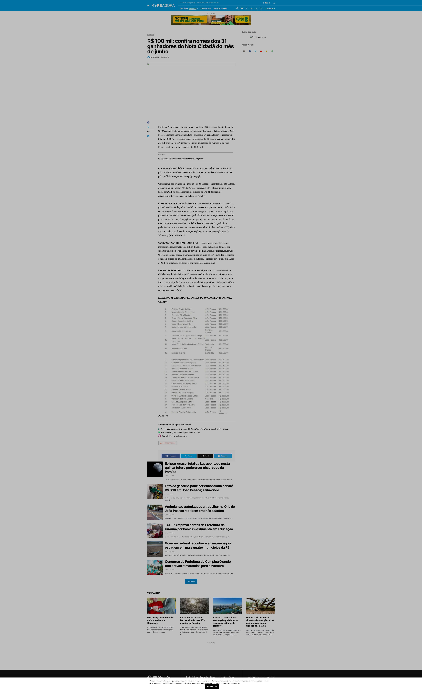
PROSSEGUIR (212, 686)
